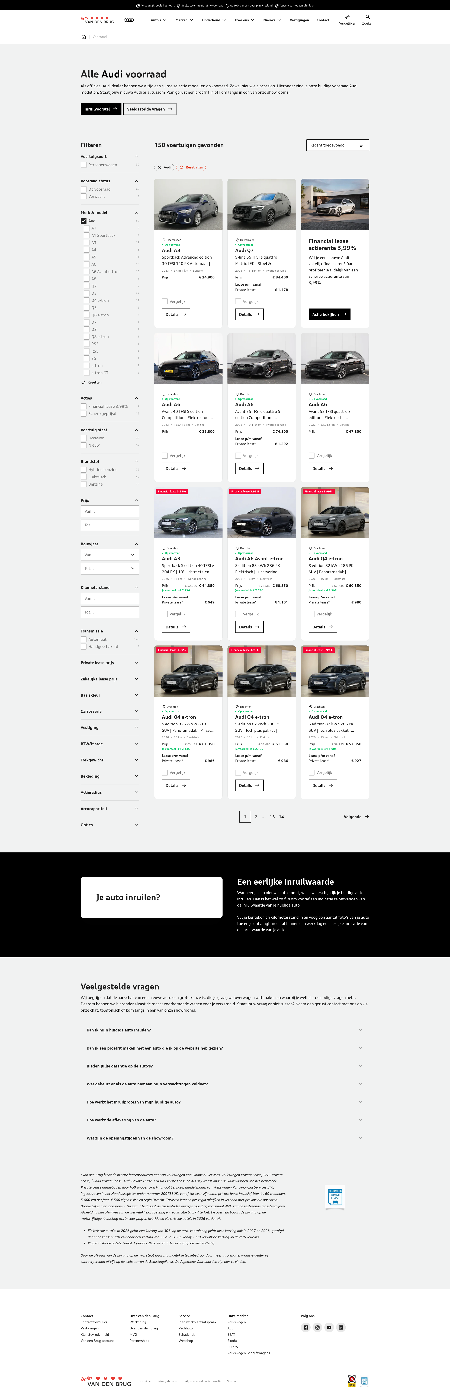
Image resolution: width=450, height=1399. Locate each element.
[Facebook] (306, 1327)
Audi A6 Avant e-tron (259, 558)
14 (281, 816)
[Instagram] (317, 1327)
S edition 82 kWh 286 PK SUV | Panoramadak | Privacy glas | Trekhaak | (187, 730)
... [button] (264, 816)
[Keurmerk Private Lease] (364, 1381)
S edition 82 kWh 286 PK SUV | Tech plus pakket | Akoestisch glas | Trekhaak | (333, 730)
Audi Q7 (244, 250)
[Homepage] (83, 37)
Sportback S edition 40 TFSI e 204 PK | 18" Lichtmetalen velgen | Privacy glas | (188, 571)
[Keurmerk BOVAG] (352, 1381)
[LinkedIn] (341, 1327)
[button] (356, 817)
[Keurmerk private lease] (335, 1198)
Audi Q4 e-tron (326, 558)
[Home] (97, 20)
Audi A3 (171, 250)
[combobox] (110, 511)
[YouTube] (329, 1327)
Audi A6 (171, 404)
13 (272, 816)
